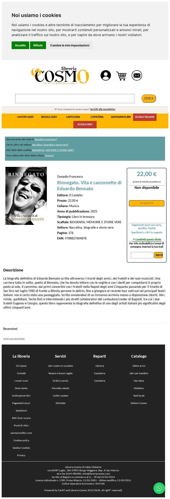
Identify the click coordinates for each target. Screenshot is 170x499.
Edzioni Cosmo (139, 403)
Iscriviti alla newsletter (102, 109)
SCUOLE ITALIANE (144, 117)
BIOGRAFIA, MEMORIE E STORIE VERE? (53, 150)
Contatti (21, 373)
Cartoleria (99, 381)
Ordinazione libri (21, 395)
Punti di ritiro (21, 425)
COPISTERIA (97, 117)
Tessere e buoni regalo (60, 373)
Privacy (21, 455)
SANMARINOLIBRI (121, 117)
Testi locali (138, 395)
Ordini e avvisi (60, 381)
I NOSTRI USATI (25, 117)
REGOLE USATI (49, 117)
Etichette (60, 403)
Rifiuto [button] (38, 45)
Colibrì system (60, 395)
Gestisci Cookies (21, 448)
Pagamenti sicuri (21, 403)
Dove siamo (21, 388)
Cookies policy (21, 440)
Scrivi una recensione (14, 338)
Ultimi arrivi (138, 366)
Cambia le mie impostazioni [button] (69, 45)
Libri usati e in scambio (60, 366)
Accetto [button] (20, 45)
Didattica (139, 388)
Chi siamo (21, 366)
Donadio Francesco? (46, 139)
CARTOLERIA (73, 117)
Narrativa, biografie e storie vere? (50, 144)
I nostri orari (21, 381)
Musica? (49, 155)
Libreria (100, 366)
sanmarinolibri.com (21, 433)
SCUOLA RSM (85, 124)
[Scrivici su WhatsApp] (159, 488)
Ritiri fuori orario (21, 418)
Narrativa (139, 381)
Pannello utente (60, 388)
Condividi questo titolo (148, 239)
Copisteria (99, 373)
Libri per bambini (139, 373)
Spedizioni (21, 410)
